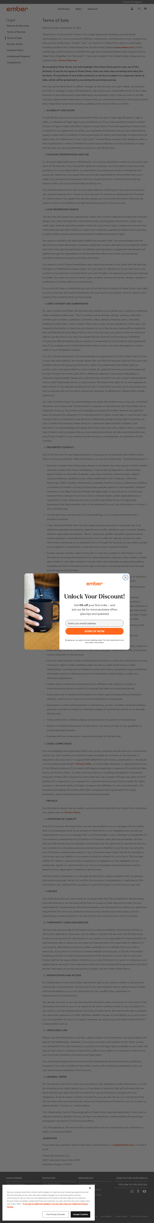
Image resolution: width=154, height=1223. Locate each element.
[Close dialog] (125, 577)
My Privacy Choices (55, 1214)
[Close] (90, 1188)
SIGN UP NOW (95, 631)
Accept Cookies (80, 1214)
